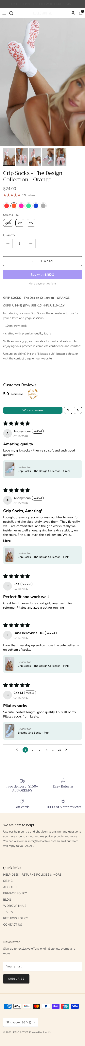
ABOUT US (10, 887)
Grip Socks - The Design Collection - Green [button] (44, 471)
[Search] (13, 13)
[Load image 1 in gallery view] (42, 82)
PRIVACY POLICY (15, 893)
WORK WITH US (14, 906)
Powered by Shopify (40, 1032)
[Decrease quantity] (8, 243)
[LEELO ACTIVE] (42, 13)
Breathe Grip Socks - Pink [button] (33, 733)
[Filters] (68, 410)
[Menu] (4, 13)
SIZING (8, 881)
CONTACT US (12, 925)
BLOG (7, 900)
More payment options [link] (43, 283)
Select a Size (11, 215)
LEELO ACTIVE (20, 1032)
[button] (9, 469)
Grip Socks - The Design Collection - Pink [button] (43, 557)
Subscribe (16, 979)
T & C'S (8, 912)
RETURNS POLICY (15, 918)
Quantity (9, 235)
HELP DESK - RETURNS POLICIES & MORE (32, 875)
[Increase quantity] (31, 243)
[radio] (6, 205)
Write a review (32, 410)
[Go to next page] (67, 750)
